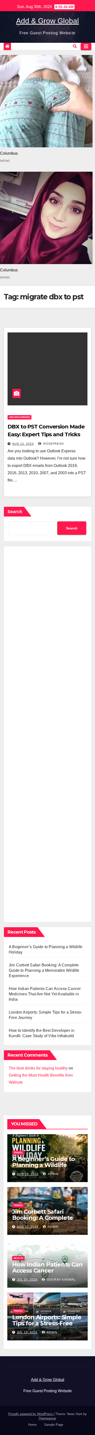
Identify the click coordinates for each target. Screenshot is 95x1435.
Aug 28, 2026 (27, 1174)
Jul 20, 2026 (27, 1279)
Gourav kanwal (61, 1279)
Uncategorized (19, 417)
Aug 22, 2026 (27, 1227)
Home (32, 1424)
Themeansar (47, 1418)
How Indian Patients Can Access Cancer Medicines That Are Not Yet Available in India (45, 994)
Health (18, 1258)
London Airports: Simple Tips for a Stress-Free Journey (46, 1323)
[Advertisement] (47, 732)
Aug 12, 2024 (23, 444)
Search (15, 511)
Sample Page (53, 1424)
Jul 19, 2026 (27, 1332)
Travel (18, 1152)
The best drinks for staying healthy (38, 1068)
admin (52, 1174)
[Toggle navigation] (86, 46)
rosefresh (53, 444)
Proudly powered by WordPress (31, 1414)
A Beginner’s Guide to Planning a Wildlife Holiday (43, 1165)
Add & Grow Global (47, 21)
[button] (75, 46)
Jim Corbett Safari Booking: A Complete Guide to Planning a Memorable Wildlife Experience (44, 970)
